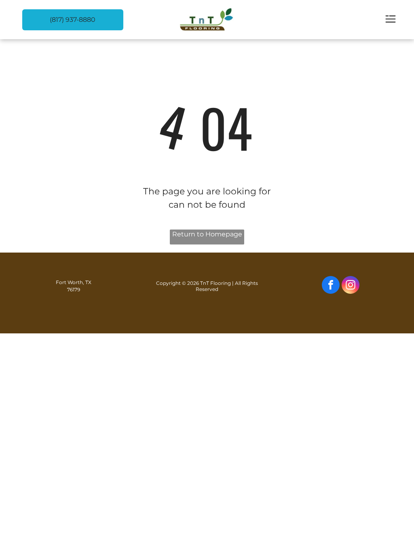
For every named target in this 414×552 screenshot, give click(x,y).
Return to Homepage (207, 234)
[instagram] (350, 286)
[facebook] (331, 286)
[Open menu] (390, 20)
